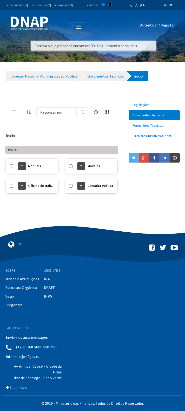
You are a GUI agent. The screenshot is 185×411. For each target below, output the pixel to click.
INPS (48, 296)
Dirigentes (14, 304)
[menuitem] (154, 105)
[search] (82, 112)
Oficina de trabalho (43, 185)
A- (131, 5)
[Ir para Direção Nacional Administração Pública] (29, 23)
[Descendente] (30, 112)
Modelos (93, 166)
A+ (142, 5)
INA (47, 278)
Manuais (34, 166)
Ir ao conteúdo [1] (17, 5)
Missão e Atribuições (22, 278)
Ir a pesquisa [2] (41, 5)
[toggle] (22, 112)
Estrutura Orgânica (21, 287)
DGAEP (49, 287)
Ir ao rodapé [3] (63, 5)
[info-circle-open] (96, 112)
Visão (9, 296)
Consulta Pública (100, 185)
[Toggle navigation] (55, 26)
